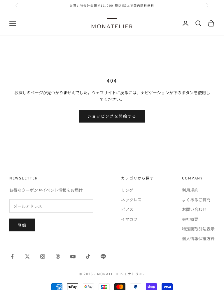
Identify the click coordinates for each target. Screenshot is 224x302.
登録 (22, 225)
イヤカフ (129, 219)
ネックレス (131, 200)
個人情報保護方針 (198, 238)
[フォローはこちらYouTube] (73, 256)
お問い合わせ (194, 209)
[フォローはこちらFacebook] (12, 256)
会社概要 (190, 219)
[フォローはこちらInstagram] (43, 256)
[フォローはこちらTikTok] (88, 256)
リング (127, 190)
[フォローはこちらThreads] (58, 256)
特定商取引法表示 (198, 229)
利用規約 (190, 190)
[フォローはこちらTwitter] (27, 256)
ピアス (127, 209)
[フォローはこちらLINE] (103, 256)
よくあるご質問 (196, 200)
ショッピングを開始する (112, 116)
